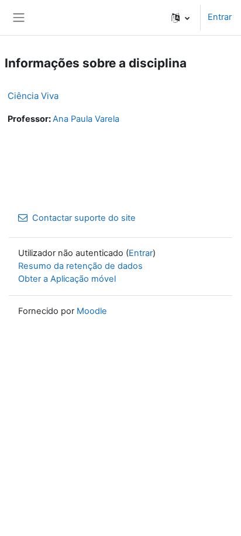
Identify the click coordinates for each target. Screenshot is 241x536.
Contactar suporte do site (84, 218)
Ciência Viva (33, 95)
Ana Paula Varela (86, 119)
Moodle (92, 311)
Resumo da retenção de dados (80, 266)
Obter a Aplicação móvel (67, 279)
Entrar (220, 17)
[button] (180, 17)
